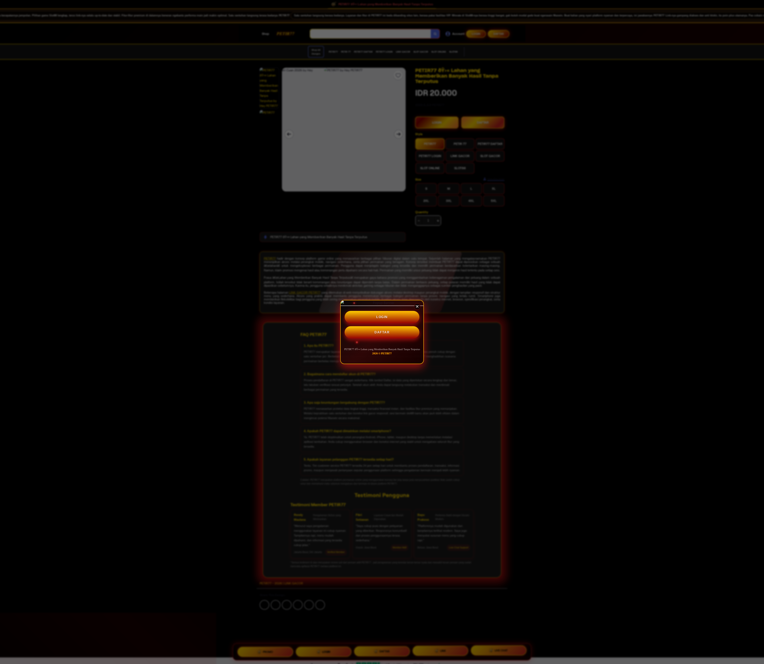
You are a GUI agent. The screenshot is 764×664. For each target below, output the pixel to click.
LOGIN (382, 317)
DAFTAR (382, 332)
